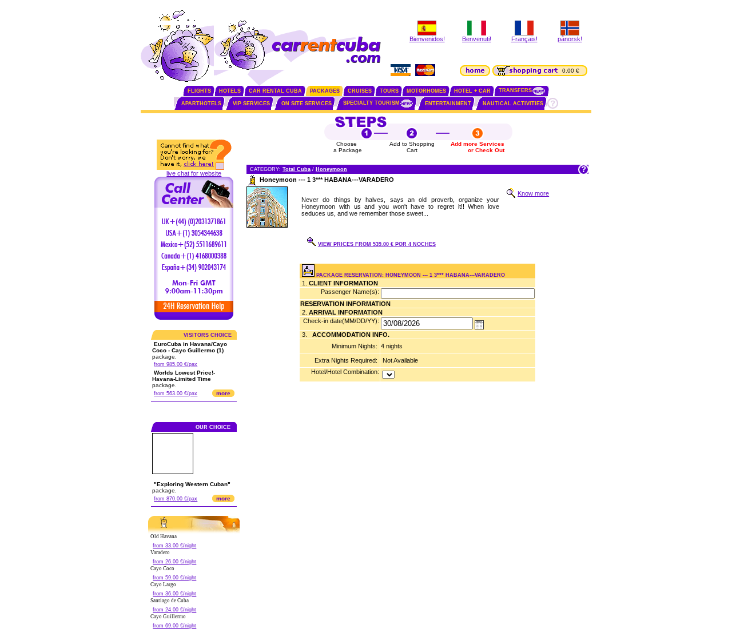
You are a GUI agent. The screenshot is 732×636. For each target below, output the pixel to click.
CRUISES (360, 91)
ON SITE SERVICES (306, 103)
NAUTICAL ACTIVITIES (513, 103)
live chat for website (193, 173)
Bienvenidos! (427, 38)
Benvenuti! (476, 38)
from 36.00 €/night (174, 594)
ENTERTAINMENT (448, 103)
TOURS (389, 91)
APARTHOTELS (201, 103)
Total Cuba (297, 169)
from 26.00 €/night (174, 562)
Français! (524, 38)
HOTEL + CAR (472, 91)
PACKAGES (325, 91)
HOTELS (230, 91)
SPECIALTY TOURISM (371, 103)
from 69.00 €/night (174, 626)
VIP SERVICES (251, 103)
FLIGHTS (199, 91)
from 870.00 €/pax (175, 499)
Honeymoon (331, 169)
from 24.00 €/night (174, 610)
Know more (533, 193)
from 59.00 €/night (174, 578)
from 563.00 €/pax (175, 393)
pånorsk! (570, 38)
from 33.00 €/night (174, 545)
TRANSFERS (515, 90)
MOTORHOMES (426, 91)
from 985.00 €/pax (175, 364)
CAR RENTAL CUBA (275, 91)
